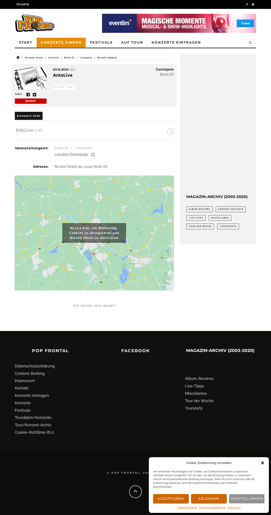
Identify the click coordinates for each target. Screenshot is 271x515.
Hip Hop (59, 87)
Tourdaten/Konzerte (33, 417)
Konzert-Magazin (230, 209)
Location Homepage (71, 154)
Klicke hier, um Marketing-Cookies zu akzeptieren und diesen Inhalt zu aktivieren (94, 232)
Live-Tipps (196, 218)
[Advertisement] (218, 124)
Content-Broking (30, 373)
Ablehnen (208, 499)
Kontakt (22, 388)
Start (25, 42)
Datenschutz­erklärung (212, 507)
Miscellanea (220, 218)
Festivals (101, 42)
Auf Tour (132, 42)
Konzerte (23, 403)
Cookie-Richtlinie (187, 507)
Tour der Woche (200, 226)
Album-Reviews (199, 209)
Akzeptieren (171, 499)
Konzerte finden (61, 42)
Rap (70, 87)
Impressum (234, 507)
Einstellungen (247, 499)
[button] (262, 463)
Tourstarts (228, 226)
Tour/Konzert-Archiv (33, 425)
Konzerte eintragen (176, 42)
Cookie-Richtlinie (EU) (34, 432)
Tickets (22, 4)
